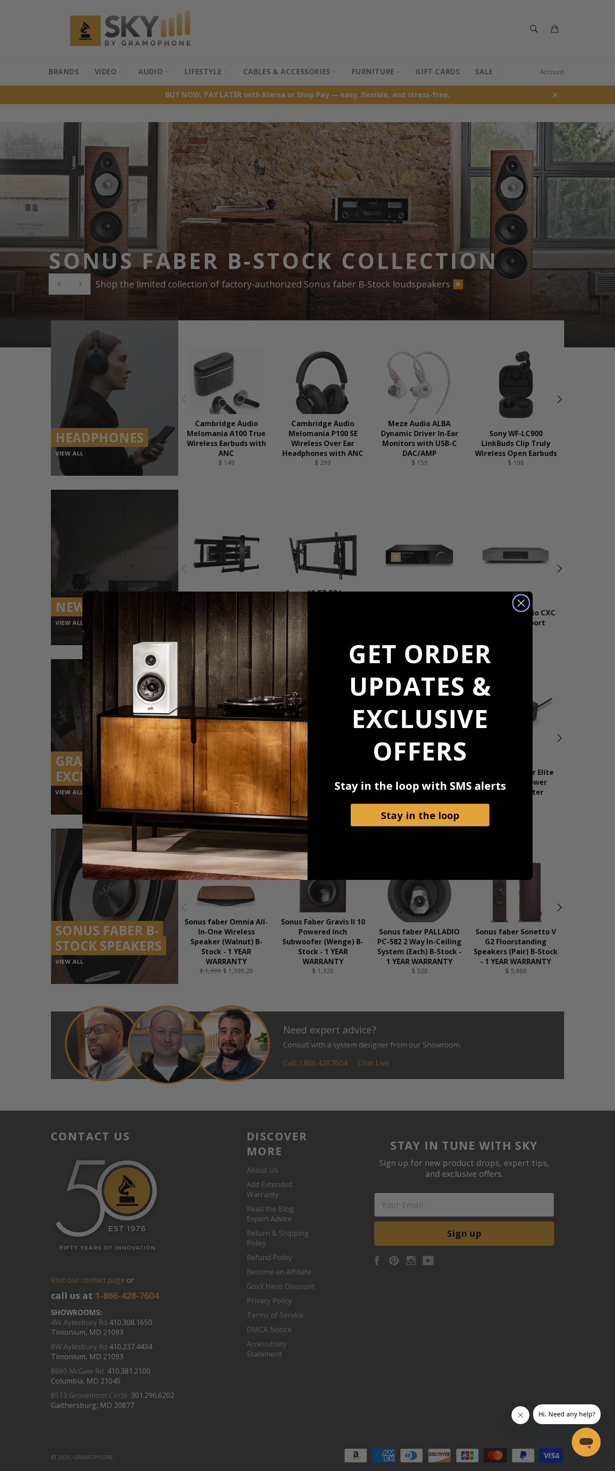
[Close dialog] (521, 603)
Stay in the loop (420, 815)
